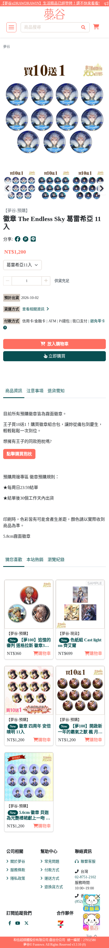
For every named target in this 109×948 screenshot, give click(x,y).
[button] (96, 27)
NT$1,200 (15, 740)
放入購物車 (58, 344)
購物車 (44, 653)
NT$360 (14, 653)
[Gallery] (54, 188)
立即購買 (56, 356)
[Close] (98, 896)
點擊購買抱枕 (19, 454)
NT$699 (65, 653)
